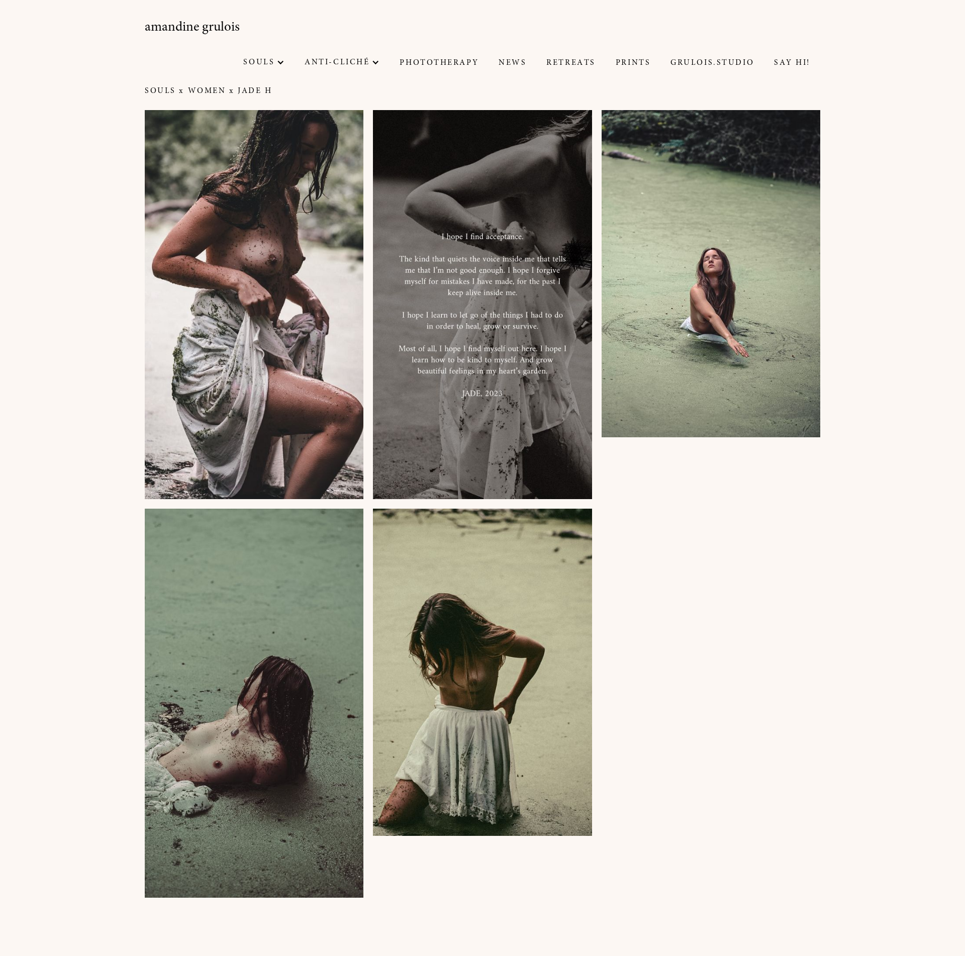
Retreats (570, 63)
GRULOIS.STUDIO (712, 63)
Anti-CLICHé (337, 62)
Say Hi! (792, 63)
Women (207, 91)
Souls (160, 91)
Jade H (255, 91)
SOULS (258, 62)
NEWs (512, 63)
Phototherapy (439, 63)
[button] (264, 62)
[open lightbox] (254, 304)
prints (633, 63)
